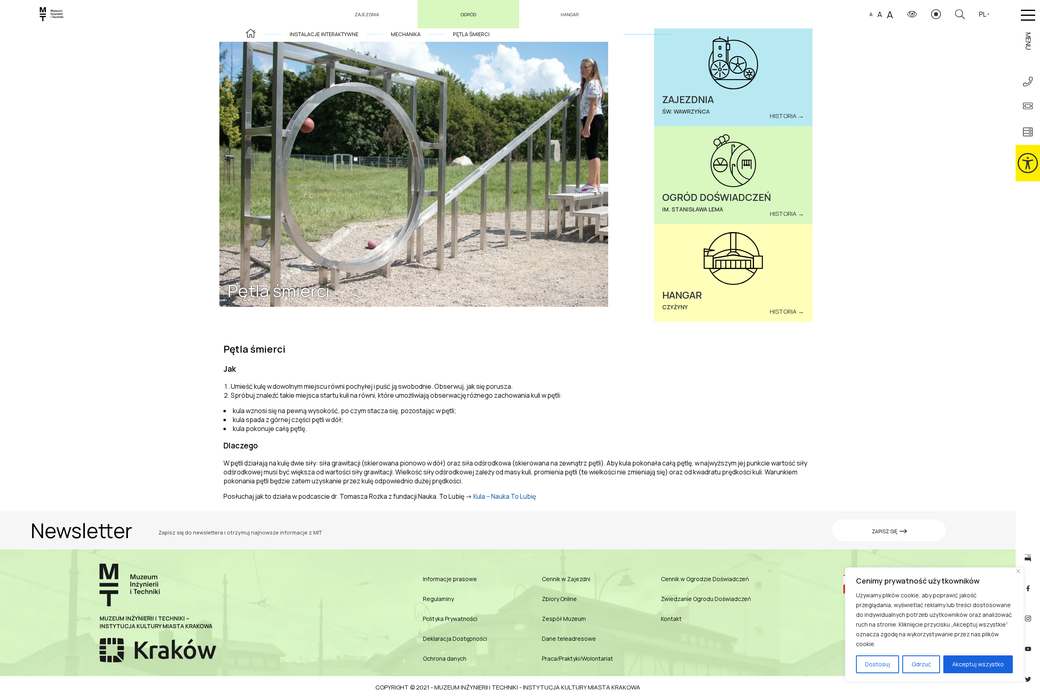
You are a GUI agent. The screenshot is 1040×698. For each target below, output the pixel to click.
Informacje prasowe (450, 579)
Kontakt (671, 619)
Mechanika (405, 34)
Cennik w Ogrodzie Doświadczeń (705, 579)
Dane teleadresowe (569, 638)
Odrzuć (921, 664)
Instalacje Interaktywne (324, 34)
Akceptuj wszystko (978, 664)
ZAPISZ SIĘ (885, 531)
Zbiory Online (559, 599)
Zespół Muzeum (564, 619)
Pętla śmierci (471, 34)
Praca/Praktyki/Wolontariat (577, 658)
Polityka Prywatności (450, 619)
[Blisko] (1018, 571)
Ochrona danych (444, 658)
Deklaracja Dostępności (455, 638)
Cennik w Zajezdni (566, 579)
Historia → (787, 116)
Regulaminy (438, 599)
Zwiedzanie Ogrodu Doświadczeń (706, 599)
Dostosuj (877, 664)
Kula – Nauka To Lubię (504, 496)
